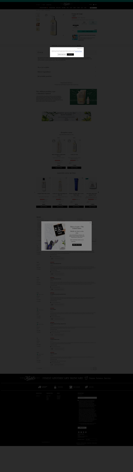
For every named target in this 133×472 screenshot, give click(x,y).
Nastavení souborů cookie (62, 54)
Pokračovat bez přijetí (80, 48)
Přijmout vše (70, 54)
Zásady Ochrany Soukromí (78, 51)
